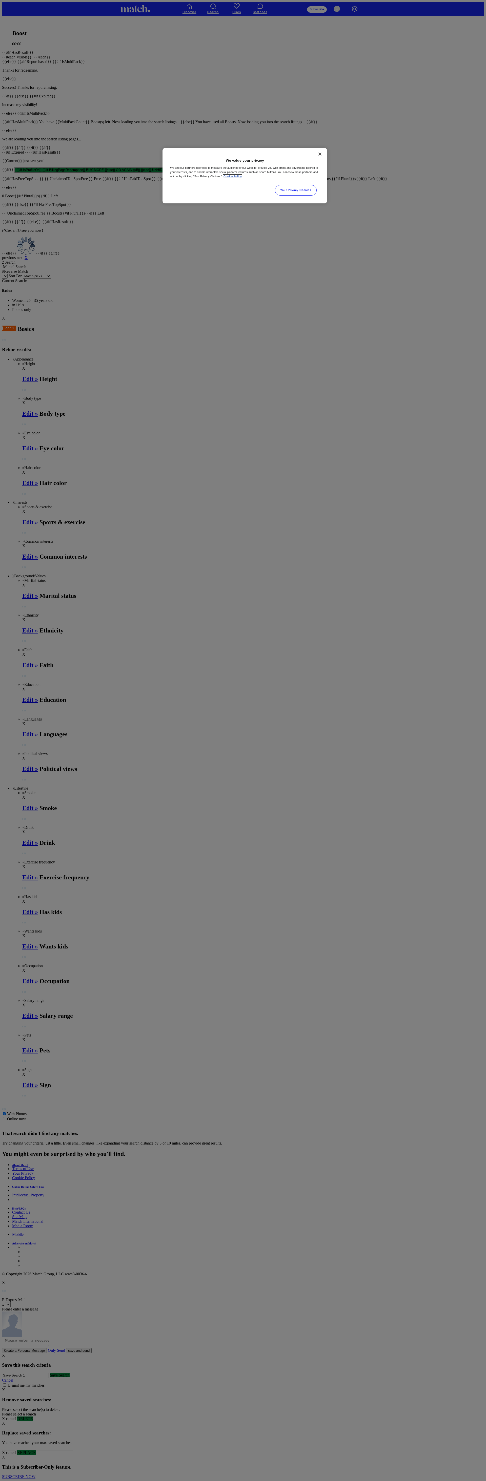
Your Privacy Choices (295, 190)
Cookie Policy (233, 176)
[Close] (320, 154)
